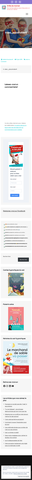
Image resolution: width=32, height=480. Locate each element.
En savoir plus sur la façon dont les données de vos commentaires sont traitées (15, 128)
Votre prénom (13, 179)
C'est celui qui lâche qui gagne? (14, 419)
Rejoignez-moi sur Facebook (14, 211)
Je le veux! (15, 195)
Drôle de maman (13, 6)
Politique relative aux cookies (20, 473)
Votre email (12, 187)
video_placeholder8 (10, 69)
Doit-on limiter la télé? (12, 432)
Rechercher (23, 260)
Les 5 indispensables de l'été (13, 440)
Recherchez (7, 256)
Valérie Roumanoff (7, 59)
